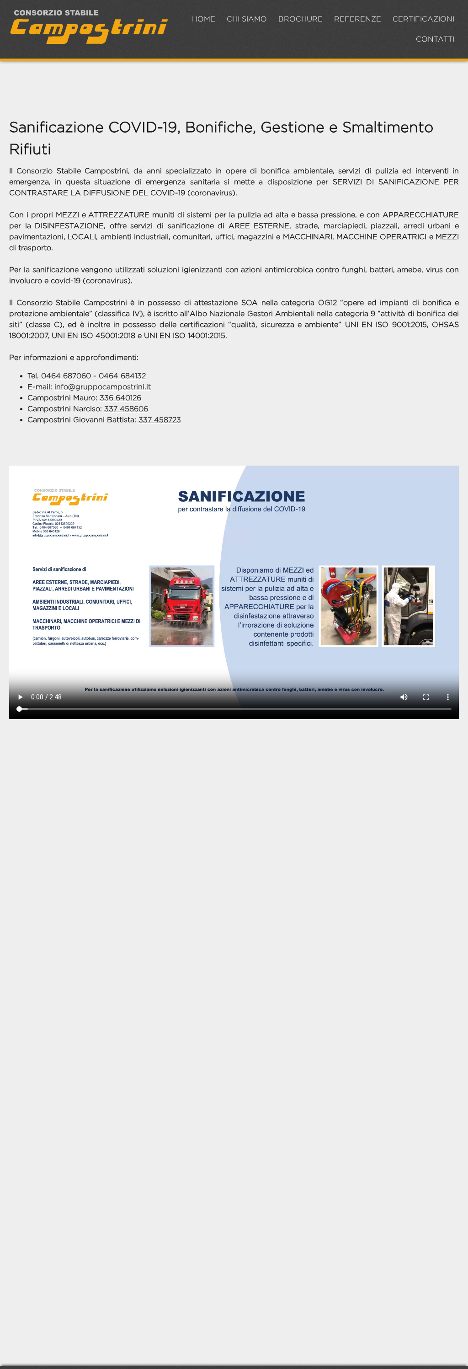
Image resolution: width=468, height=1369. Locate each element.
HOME (203, 19)
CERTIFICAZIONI (423, 19)
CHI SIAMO (247, 19)
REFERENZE (357, 19)
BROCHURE (300, 19)
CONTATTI (435, 39)
